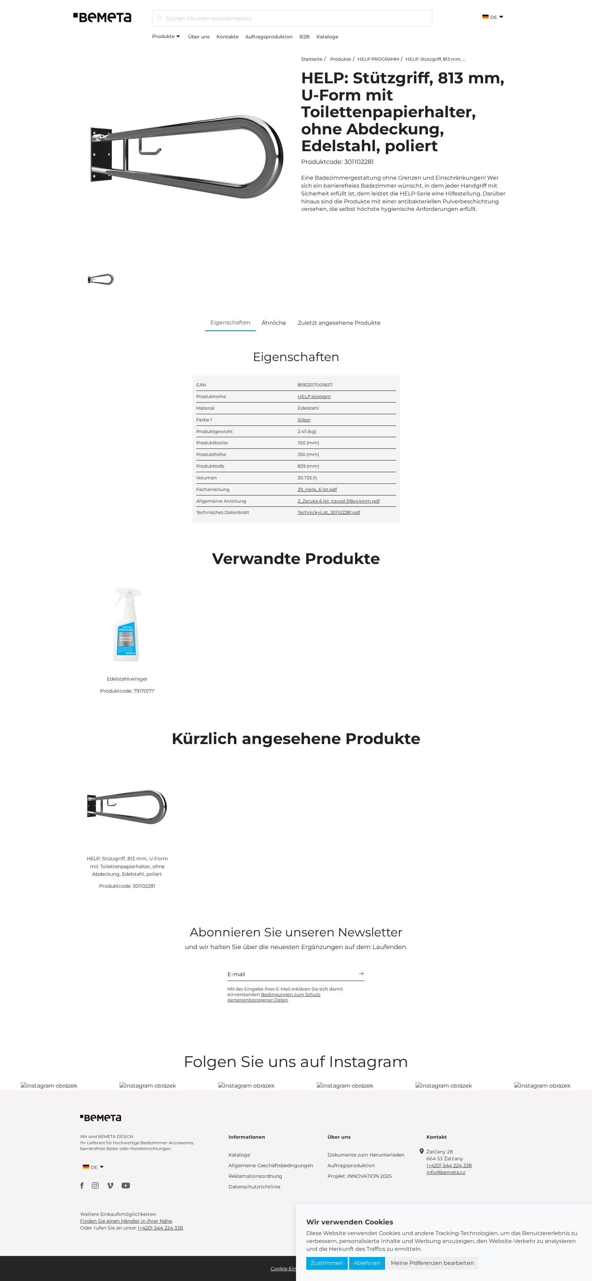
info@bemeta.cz (446, 1172)
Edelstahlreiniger (127, 679)
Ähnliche (274, 323)
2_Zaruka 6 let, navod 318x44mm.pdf (339, 501)
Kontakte (227, 37)
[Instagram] (96, 1185)
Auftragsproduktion (269, 37)
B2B (304, 37)
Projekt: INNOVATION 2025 (360, 1176)
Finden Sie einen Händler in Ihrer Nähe (126, 1221)
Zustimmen (327, 1263)
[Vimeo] (111, 1185)
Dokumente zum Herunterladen (366, 1155)
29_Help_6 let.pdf (317, 489)
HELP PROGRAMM (378, 59)
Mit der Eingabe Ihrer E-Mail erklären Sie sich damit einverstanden (285, 994)
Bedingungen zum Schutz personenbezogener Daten (274, 997)
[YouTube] (126, 1185)
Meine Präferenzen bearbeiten (432, 1263)
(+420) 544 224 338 (449, 1165)
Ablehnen (367, 1263)
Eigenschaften (230, 322)
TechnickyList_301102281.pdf (329, 512)
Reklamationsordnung (255, 1176)
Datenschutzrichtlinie (254, 1187)
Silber (304, 419)
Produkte (164, 36)
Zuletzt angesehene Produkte (339, 323)
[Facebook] (82, 1185)
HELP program (314, 396)
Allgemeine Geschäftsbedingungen (271, 1165)
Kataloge (327, 37)
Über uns (199, 37)
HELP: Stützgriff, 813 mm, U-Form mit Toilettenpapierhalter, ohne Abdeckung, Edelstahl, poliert (127, 866)
